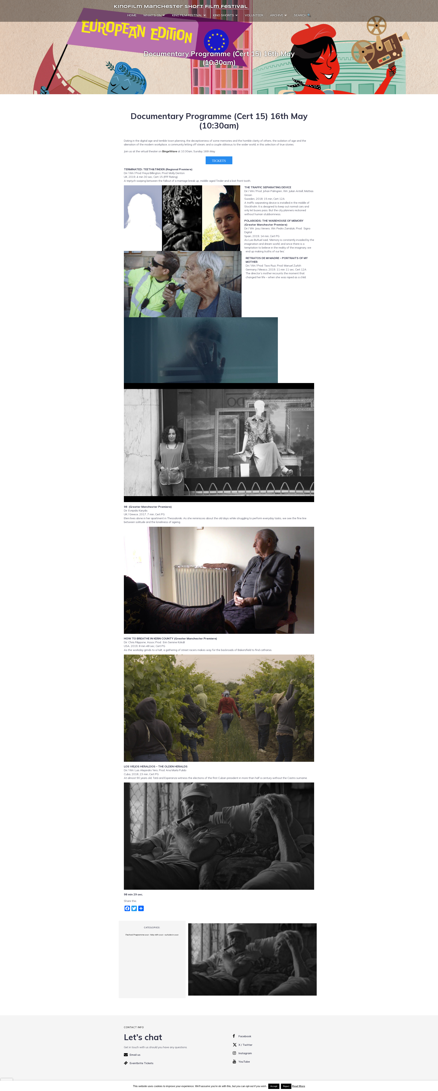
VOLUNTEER (254, 15)
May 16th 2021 (156, 935)
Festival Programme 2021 (137, 935)
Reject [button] (286, 1086)
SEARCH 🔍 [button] (302, 15)
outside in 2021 (171, 935)
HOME (131, 15)
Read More (298, 1086)
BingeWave (169, 151)
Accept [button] (273, 1086)
